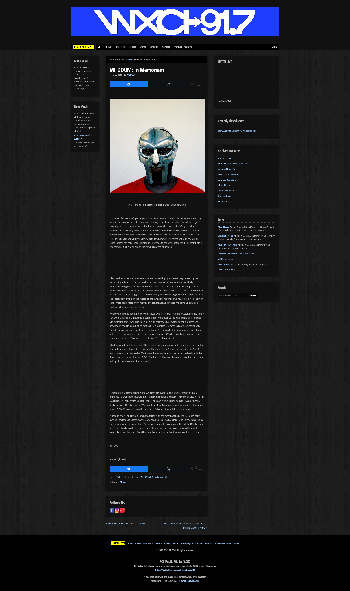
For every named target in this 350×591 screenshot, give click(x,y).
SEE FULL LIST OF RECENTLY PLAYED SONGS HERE (237, 131)
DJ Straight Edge (130, 477)
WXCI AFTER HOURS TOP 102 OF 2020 (127, 523)
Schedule (154, 47)
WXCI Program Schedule (192, 543)
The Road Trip (224, 196)
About (108, 47)
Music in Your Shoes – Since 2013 (234, 164)
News (130, 59)
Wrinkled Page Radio (228, 169)
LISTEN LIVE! (118, 543)
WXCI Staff (131, 75)
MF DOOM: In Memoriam (137, 70)
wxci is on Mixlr (224, 101)
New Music (120, 47)
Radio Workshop (226, 191)
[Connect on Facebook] (112, 510)
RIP (166, 477)
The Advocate (224, 158)
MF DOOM (145, 477)
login (274, 47)
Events (143, 47)
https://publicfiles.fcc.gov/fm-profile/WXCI (175, 570)
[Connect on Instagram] (117, 510)
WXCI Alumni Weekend (229, 174)
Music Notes (224, 185)
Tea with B (223, 201)
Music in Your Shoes (227, 245)
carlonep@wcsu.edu (190, 580)
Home (99, 47)
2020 (117, 477)
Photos (132, 47)
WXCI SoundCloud (227, 270)
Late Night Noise (225, 236)
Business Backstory (227, 180)
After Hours (223, 227)
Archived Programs (183, 47)
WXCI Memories (225, 264)
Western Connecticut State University (236, 254)
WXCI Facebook (225, 259)
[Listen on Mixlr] (122, 510)
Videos (167, 543)
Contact (166, 47)
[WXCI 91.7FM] (175, 35)
